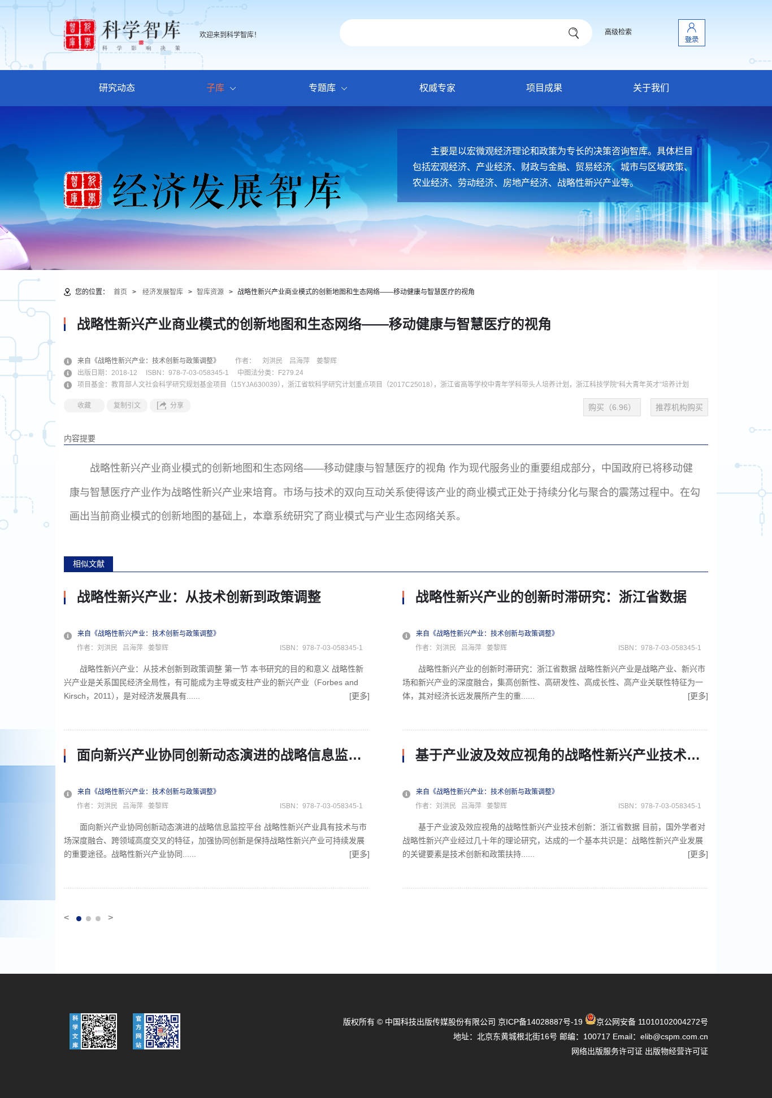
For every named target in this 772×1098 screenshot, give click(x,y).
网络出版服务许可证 (607, 1051)
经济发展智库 (162, 292)
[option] (216, 739)
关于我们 (651, 88)
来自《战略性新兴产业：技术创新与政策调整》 (155, 361)
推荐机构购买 (679, 407)
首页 (120, 292)
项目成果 (544, 88)
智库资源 (210, 292)
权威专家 (437, 88)
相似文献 (89, 563)
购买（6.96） (612, 407)
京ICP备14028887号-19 (540, 1021)
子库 (215, 88)
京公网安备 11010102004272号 (652, 1021)
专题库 (322, 88)
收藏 (84, 405)
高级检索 (618, 32)
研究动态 (117, 88)
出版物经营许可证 (676, 1051)
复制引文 (127, 405)
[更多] (359, 695)
